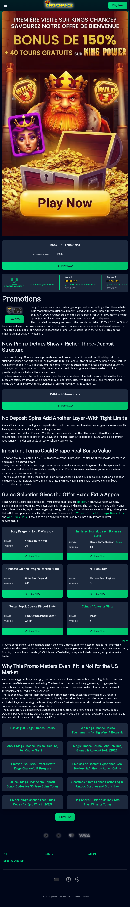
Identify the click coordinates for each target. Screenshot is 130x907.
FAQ (5, 854)
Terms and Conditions (14, 861)
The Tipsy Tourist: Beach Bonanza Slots (97, 533)
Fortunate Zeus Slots (108, 284)
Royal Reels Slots (113, 513)
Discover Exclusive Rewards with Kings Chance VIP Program (32, 766)
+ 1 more (118, 542)
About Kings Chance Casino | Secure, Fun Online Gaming (32, 748)
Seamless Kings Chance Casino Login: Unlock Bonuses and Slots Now (97, 784)
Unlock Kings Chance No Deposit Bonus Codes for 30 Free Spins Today (32, 784)
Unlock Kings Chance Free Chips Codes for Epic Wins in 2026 (32, 802)
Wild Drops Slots (17, 516)
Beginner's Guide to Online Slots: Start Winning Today (97, 802)
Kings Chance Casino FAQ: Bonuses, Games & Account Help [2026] (97, 748)
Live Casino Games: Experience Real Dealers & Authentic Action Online (97, 766)
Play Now (118, 5)
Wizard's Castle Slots (89, 513)
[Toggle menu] (6, 5)
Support (92, 854)
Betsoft (81, 501)
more (125, 640)
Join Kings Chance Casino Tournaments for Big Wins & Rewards (97, 730)
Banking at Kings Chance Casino (32, 728)
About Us (50, 854)
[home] (59, 8)
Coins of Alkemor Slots (97, 606)
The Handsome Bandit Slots (70, 284)
